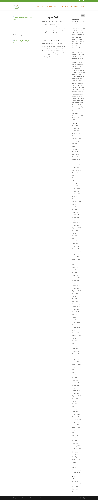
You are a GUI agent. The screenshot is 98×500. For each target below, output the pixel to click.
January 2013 (75, 354)
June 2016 (75, 267)
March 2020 (75, 154)
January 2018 (75, 217)
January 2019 (75, 191)
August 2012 (75, 367)
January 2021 (75, 128)
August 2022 (75, 125)
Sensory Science (76, 470)
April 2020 (75, 151)
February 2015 (76, 304)
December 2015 (76, 283)
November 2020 (76, 133)
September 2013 (76, 335)
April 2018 (74, 209)
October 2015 (75, 288)
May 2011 (74, 406)
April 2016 (74, 272)
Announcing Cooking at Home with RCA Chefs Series (78, 109)
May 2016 (74, 270)
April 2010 (74, 440)
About (42, 6)
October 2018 (75, 199)
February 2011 (76, 414)
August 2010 (75, 430)
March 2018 (75, 212)
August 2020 (75, 141)
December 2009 (76, 448)
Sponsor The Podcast (66, 6)
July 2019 (74, 175)
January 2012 (75, 385)
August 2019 (75, 172)
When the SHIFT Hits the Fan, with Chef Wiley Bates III (78, 24)
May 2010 (74, 438)
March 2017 (75, 243)
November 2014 (76, 306)
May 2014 (74, 319)
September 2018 (76, 201)
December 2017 (76, 220)
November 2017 (76, 222)
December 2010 (76, 419)
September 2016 (76, 259)
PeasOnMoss (75, 465)
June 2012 (75, 372)
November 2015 (76, 285)
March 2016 (75, 275)
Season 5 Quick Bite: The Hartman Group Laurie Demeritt (77, 48)
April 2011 (74, 409)
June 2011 (74, 404)
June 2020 (75, 146)
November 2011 (76, 390)
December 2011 (76, 388)
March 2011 (75, 411)
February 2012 (76, 382)
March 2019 (75, 186)
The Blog (56, 6)
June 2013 (75, 341)
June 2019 (75, 178)
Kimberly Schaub (46, 21)
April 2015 (74, 298)
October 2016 (75, 256)
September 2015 (76, 291)
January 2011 (75, 417)
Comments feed (76, 484)
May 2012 (74, 375)
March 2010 (75, 443)
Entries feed (75, 481)
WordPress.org (76, 486)
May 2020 (75, 149)
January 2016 (75, 280)
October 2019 (75, 167)
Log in (73, 478)
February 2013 (76, 351)
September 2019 (76, 170)
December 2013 (76, 327)
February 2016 (76, 278)
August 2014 (75, 312)
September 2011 (76, 396)
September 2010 (76, 427)
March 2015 (75, 301)
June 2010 (75, 435)
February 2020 (76, 157)
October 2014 (75, 309)
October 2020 (76, 136)
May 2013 (74, 343)
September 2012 (76, 364)
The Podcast (49, 6)
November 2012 (76, 359)
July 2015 (74, 296)
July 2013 (74, 338)
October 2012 (75, 362)
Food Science (75, 462)
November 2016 (76, 254)
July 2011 (74, 401)
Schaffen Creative (29, 498)
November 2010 (76, 422)
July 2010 (74, 432)
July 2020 (74, 144)
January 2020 (76, 159)
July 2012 (74, 369)
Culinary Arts (75, 454)
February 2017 (76, 246)
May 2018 (74, 207)
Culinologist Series (77, 457)
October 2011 (75, 393)
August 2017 (75, 230)
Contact (83, 6)
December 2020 (76, 130)
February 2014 (76, 322)
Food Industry (59, 21)
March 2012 (75, 380)
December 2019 (76, 162)
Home (37, 6)
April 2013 (74, 346)
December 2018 (76, 193)
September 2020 (76, 138)
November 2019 (76, 165)
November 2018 (76, 196)
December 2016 (76, 251)
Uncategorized (76, 472)
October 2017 (75, 225)
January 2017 (75, 249)
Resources (76, 6)
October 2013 (75, 333)
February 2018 (76, 214)
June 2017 (74, 235)
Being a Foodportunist (50, 41)
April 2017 (74, 241)
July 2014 (74, 314)
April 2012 (74, 377)
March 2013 (75, 348)
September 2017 (76, 228)
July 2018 (74, 204)
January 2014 (75, 325)
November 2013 (76, 330)
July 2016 (74, 264)
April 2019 (74, 183)
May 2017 (74, 238)
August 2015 (75, 293)
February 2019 (76, 188)
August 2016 (75, 262)
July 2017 (74, 233)
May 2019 (74, 180)
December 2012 (76, 356)
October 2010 (75, 425)
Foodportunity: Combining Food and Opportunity (52, 18)
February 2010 (76, 446)
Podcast (74, 467)
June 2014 (75, 317)
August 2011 (75, 398)
